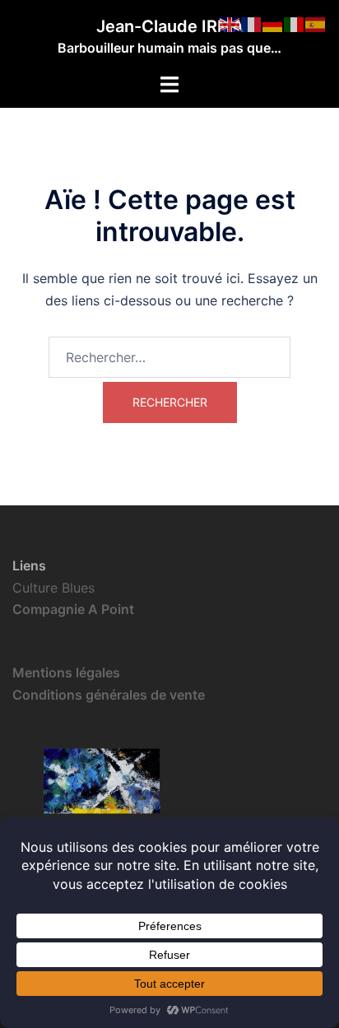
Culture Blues (53, 587)
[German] (273, 23)
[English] (230, 23)
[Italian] (294, 23)
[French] (251, 23)
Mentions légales (66, 672)
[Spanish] (316, 23)
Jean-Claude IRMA (170, 26)
